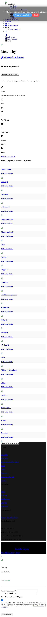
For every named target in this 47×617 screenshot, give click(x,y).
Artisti (3, 466)
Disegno (4, 503)
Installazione (5, 499)
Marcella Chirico (11, 39)
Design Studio (10, 552)
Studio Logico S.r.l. (22, 549)
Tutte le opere (10, 37)
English (17, 29)
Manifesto (4, 458)
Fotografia (4, 506)
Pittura (3, 491)
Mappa (7, 23)
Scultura (4, 495)
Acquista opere (12, 25)
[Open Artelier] (6, 2)
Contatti (8, 21)
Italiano (7, 27)
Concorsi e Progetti (7, 477)
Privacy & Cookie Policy (9, 517)
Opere (3, 469)
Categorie (4, 473)
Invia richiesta (6, 614)
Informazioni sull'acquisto (10, 462)
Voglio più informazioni (10, 74)
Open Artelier (10, 4)
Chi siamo (13, 6)
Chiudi (36, 15)
